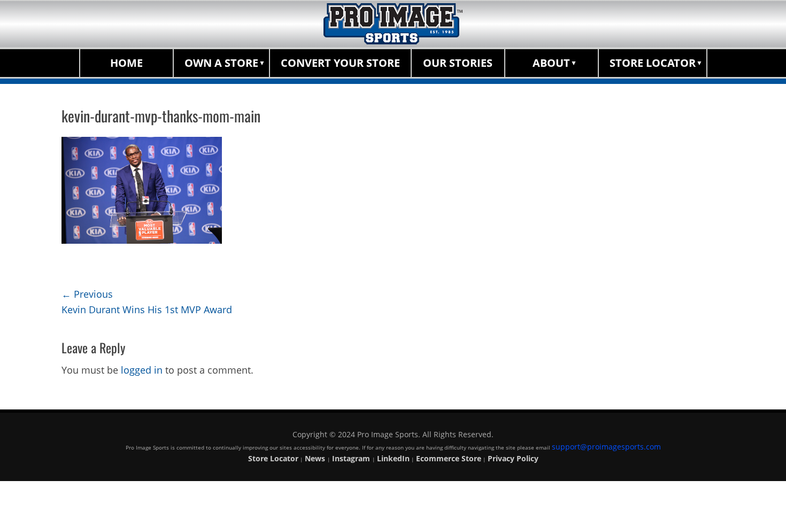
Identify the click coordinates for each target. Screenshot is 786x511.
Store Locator (653, 63)
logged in (142, 369)
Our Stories (457, 63)
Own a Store (221, 63)
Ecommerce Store (448, 458)
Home (126, 63)
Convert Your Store (340, 63)
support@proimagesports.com (606, 447)
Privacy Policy (513, 458)
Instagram (352, 458)
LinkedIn (393, 458)
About (551, 63)
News (316, 458)
